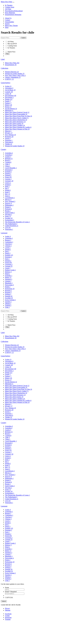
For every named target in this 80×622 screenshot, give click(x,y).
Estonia (8, 173)
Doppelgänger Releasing (13, 14)
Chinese (8, 246)
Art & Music (10, 90)
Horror (8, 107)
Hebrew (8, 272)
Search (7, 24)
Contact (7, 20)
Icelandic (8, 275)
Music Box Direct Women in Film (17, 129)
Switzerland (9, 220)
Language (4, 233)
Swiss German (10, 300)
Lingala (8, 281)
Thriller (8, 144)
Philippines (9, 205)
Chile (7, 164)
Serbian (8, 294)
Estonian (8, 257)
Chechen (8, 244)
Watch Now (12, 52)
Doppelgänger (10, 65)
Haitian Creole (10, 270)
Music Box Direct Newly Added (17, 118)
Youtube (8, 619)
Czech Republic (11, 168)
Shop (6, 27)
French (8, 262)
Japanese (8, 279)
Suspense (8, 140)
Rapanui (8, 290)
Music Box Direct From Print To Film (18, 116)
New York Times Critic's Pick (15, 75)
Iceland (8, 185)
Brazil (7, 160)
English (9, 255)
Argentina (9, 153)
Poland (8, 207)
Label (3, 59)
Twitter (7, 616)
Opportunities (9, 22)
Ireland (8, 190)
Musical (8, 131)
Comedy (9, 92)
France (8, 177)
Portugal (8, 209)
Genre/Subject (5, 83)
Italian (8, 277)
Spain (8, 216)
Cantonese (9, 242)
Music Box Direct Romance (15, 122)
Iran (7, 188)
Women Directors (12, 72)
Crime (8, 94)
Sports (7, 138)
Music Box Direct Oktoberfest (16, 120)
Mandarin (9, 283)
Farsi (7, 259)
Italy (7, 194)
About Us (8, 18)
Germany (9, 181)
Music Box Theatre (11, 25)
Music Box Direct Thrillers (15, 125)
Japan (7, 196)
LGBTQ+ (9, 79)
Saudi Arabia (10, 212)
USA (7, 227)
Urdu (7, 307)
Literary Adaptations (13, 77)
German (8, 266)
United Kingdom (11, 226)
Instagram (8, 617)
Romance (9, 136)
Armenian (9, 238)
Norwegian (9, 285)
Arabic (8, 236)
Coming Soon (9, 7)
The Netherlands (11, 224)
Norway (8, 203)
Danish (8, 249)
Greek (7, 268)
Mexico (8, 199)
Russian (8, 292)
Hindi (7, 274)
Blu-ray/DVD (12, 44)
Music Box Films (6, 2)
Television (9, 142)
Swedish (9, 298)
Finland (8, 175)
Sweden (8, 218)
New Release (10, 135)
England (8, 171)
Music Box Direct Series (14, 123)
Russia (8, 211)
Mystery (8, 133)
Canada (8, 162)
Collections (4, 68)
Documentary (10, 95)
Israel (7, 192)
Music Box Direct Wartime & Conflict (18, 127)
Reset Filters (9, 56)
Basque (8, 240)
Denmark (8, 170)
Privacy (7, 608)
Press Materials (10, 13)
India (7, 186)
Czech (7, 247)
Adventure (9, 88)
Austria (8, 157)
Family (8, 101)
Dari (7, 251)
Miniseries (9, 110)
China (7, 166)
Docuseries (9, 97)
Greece (8, 183)
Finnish (8, 261)
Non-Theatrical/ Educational (14, 50)
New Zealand (10, 201)
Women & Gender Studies (14, 73)
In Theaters (8, 5)
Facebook (8, 614)
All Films (8, 9)
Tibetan (8, 303)
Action (8, 86)
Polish (7, 287)
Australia (8, 155)
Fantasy (8, 103)
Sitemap (7, 610)
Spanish (8, 296)
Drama (8, 99)
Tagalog (8, 302)
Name (7, 587)
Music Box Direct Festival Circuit (17, 112)
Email (11, 591)
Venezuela (9, 229)
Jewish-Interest (11, 108)
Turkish (8, 305)
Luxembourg (10, 198)
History (8, 105)
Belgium (9, 158)
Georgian (8, 264)
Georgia (8, 179)
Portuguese (9, 289)
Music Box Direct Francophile (16, 114)
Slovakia (8, 214)
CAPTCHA (9, 597)
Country (3, 149)
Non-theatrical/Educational (14, 11)
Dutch (7, 253)
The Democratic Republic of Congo (17, 222)
